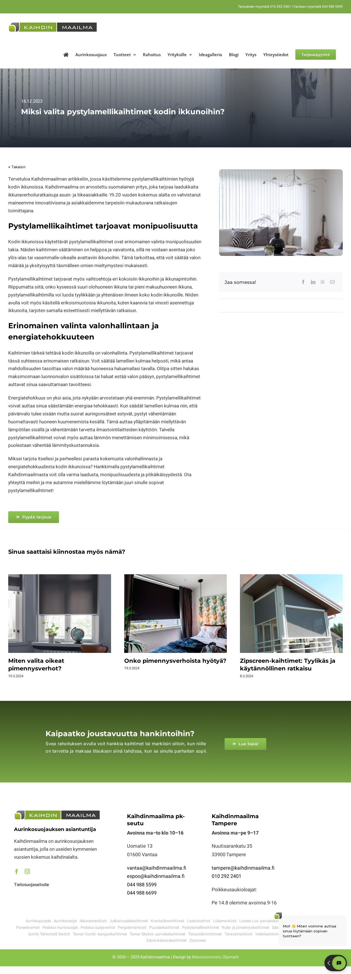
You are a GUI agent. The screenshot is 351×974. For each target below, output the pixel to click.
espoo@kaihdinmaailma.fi (156, 876)
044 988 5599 (142, 885)
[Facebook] (303, 282)
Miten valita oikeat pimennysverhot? (60, 614)
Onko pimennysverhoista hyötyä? (175, 614)
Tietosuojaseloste (31, 884)
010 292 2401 (226, 876)
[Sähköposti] (332, 282)
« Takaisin (17, 167)
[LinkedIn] (313, 282)
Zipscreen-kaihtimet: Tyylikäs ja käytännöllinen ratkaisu (291, 614)
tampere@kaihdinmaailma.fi (243, 868)
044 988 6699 (142, 893)
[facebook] (16, 871)
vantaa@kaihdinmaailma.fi (156, 868)
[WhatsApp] (322, 282)
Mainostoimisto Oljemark (215, 957)
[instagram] (27, 871)
